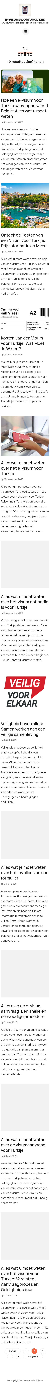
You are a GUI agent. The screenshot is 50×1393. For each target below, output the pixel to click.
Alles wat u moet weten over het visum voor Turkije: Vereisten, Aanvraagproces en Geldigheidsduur (23, 1278)
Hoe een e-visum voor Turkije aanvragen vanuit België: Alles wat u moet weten (24, 108)
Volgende (33, 1356)
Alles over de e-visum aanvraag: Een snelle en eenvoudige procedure (23, 1011)
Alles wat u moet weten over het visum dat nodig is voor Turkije (24, 602)
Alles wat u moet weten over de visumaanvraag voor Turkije (23, 1145)
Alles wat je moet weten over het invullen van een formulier (24, 872)
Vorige (12, 1351)
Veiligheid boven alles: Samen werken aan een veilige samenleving (23, 729)
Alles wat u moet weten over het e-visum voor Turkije (23, 468)
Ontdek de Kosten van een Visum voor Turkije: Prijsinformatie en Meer (23, 240)
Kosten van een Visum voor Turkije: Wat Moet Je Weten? (22, 343)
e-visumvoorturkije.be (25, 20)
